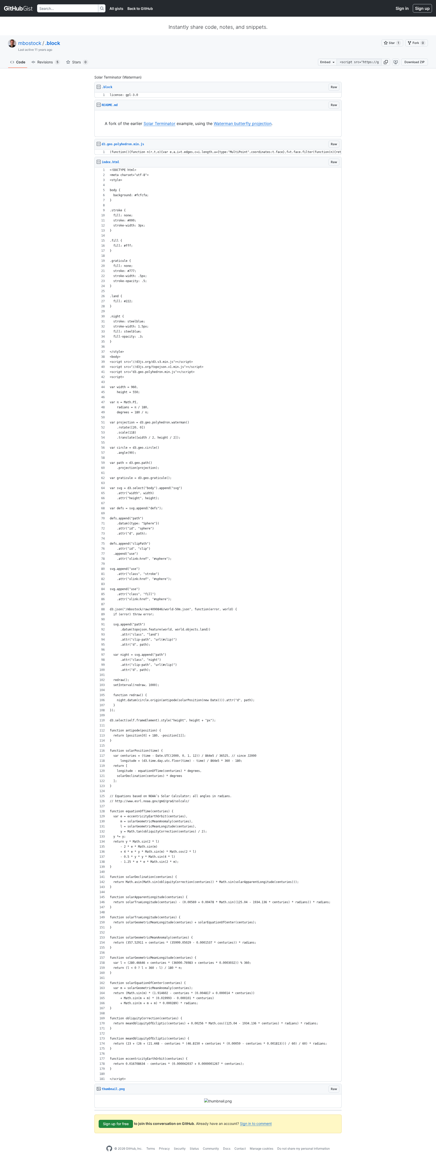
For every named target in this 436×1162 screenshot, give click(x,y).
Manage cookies (261, 1148)
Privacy (164, 1148)
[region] (218, 95)
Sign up (422, 8)
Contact (240, 1148)
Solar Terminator (159, 123)
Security (180, 1148)
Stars (79, 62)
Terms (150, 1148)
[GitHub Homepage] (109, 1148)
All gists (116, 8)
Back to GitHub (140, 8)
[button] (386, 62)
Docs (226, 1148)
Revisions (47, 62)
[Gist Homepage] (18, 8)
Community (211, 1148)
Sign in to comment (256, 1123)
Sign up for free (116, 1124)
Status (194, 1148)
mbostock (29, 43)
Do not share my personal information (303, 1148)
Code (20, 62)
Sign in (402, 8)
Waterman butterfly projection (242, 123)
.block (52, 43)
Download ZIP (414, 62)
